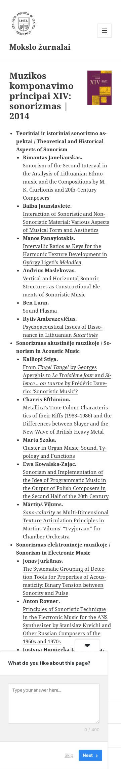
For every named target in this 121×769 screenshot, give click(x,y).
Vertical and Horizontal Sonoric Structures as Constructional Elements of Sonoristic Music (62, 286)
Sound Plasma (40, 310)
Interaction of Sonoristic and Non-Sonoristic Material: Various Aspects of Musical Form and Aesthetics (66, 221)
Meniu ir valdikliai (105, 37)
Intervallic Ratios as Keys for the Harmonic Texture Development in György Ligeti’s (65, 254)
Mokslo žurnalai (40, 47)
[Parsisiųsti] (99, 88)
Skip (69, 755)
